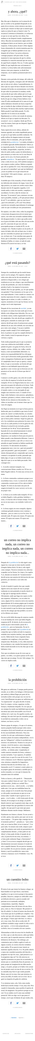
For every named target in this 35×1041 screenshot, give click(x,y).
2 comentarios (17, 530)
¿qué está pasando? (17, 262)
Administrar (29, 1033)
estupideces (10, 159)
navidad (23, 308)
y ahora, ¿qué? (17, 11)
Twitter (17, 248)
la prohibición (13, 562)
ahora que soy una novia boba (15, 2)
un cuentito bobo (17, 879)
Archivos (17, 1033)
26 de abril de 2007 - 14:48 (19, 15)
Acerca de (6, 1033)
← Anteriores (13, 1017)
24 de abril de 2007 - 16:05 (19, 266)
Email (24, 248)
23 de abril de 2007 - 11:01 (19, 883)
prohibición (14, 142)
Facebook (11, 248)
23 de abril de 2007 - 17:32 (19, 556)
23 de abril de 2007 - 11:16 (19, 683)
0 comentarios (17, 253)
